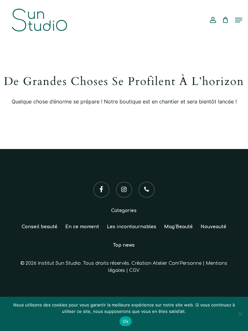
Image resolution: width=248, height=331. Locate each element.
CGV (134, 270)
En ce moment (82, 226)
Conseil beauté (39, 226)
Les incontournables (131, 226)
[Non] (240, 314)
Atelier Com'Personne (177, 263)
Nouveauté (213, 226)
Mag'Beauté (178, 226)
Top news (124, 245)
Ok (126, 321)
